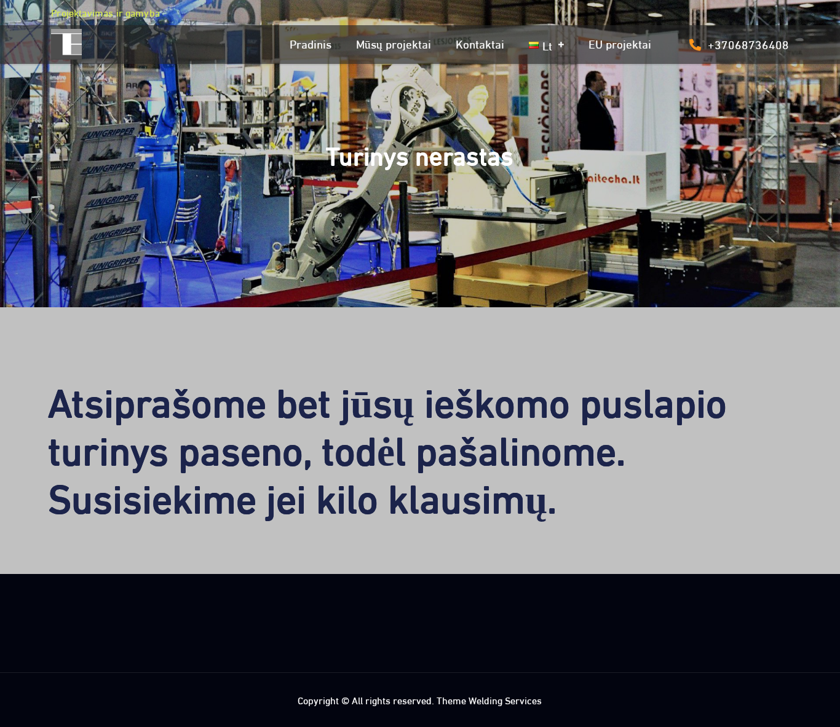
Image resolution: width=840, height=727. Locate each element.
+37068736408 (748, 43)
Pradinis (310, 43)
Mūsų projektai (393, 43)
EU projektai (619, 43)
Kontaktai (480, 43)
